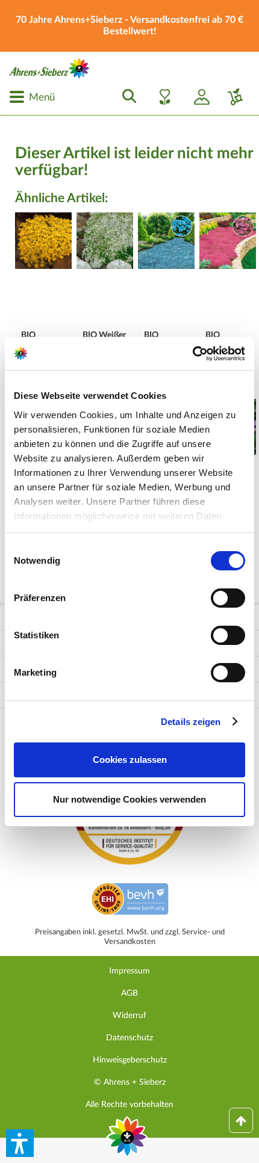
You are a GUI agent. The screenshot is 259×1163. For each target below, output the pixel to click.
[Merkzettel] (161, 97)
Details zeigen (190, 722)
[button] (20, 1143)
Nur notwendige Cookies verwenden (129, 799)
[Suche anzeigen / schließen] (126, 97)
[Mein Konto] (197, 97)
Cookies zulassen (130, 759)
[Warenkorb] (231, 97)
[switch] (228, 598)
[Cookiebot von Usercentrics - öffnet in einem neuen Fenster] (192, 354)
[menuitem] (32, 97)
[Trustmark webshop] (130, 901)
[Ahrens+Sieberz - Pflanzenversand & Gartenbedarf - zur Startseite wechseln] (49, 68)
